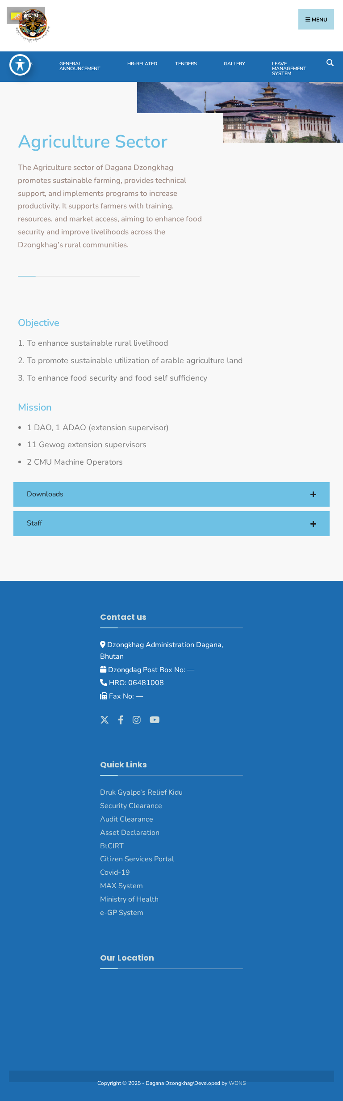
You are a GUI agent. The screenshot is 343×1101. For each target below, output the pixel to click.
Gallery (234, 63)
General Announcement (79, 66)
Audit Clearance (126, 819)
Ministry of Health (129, 899)
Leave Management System (289, 68)
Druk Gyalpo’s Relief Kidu (141, 792)
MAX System (121, 886)
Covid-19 (115, 872)
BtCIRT (112, 846)
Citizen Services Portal (137, 859)
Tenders (186, 63)
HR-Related (142, 63)
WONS (237, 1083)
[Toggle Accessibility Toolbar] (20, 65)
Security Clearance (131, 806)
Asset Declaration (129, 833)
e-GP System (121, 913)
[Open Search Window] (330, 62)
